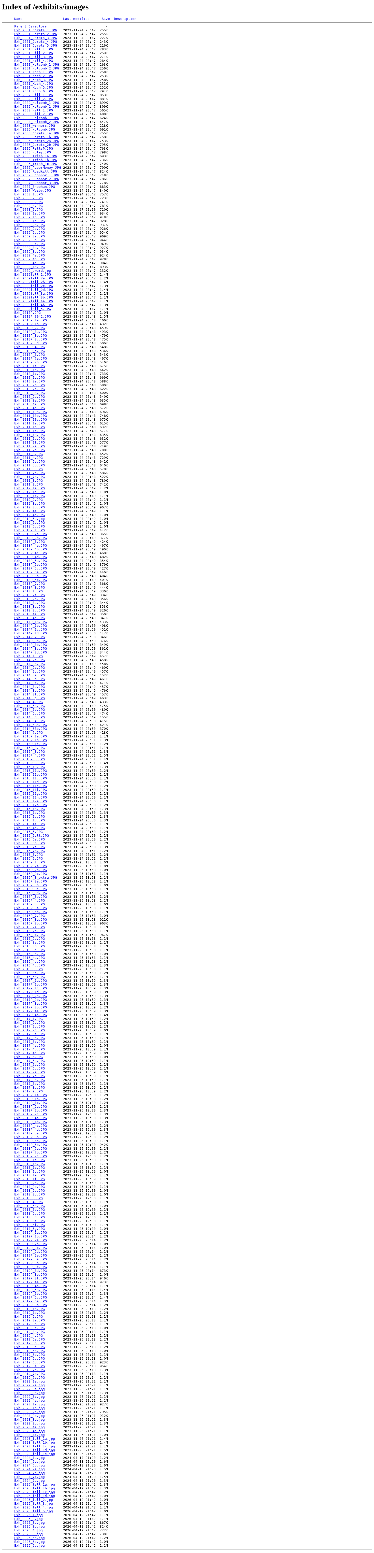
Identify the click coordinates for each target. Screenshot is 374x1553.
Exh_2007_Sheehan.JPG (34, 187)
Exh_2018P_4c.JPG (30, 1126)
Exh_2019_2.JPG (28, 1316)
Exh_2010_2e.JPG (29, 396)
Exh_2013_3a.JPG (29, 603)
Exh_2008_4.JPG (28, 206)
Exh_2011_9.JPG (28, 484)
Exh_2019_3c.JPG (29, 1328)
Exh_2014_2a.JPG (29, 660)
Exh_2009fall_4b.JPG (33, 305)
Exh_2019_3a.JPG (29, 1320)
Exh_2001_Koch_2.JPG (33, 76)
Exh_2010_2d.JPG (29, 393)
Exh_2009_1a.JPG (29, 213)
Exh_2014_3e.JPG (29, 690)
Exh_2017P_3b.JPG (30, 1007)
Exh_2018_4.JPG (28, 1202)
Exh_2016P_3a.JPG (30, 881)
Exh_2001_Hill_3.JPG (33, 57)
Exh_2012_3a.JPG (29, 503)
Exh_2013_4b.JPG (29, 618)
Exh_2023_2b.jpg (29, 1416)
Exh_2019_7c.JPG (29, 1377)
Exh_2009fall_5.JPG (32, 309)
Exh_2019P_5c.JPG (30, 1297)
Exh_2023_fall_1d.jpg (34, 1450)
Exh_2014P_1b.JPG (30, 626)
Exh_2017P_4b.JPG (30, 1015)
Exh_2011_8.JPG (28, 480)
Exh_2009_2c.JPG (29, 232)
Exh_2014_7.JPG (28, 732)
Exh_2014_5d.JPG (29, 717)
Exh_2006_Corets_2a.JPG (36, 141)
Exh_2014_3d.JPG (29, 687)
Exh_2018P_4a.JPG (30, 1118)
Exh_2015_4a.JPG (29, 824)
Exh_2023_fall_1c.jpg (34, 1446)
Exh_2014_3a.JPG (29, 675)
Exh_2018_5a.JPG (29, 1206)
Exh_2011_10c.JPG (30, 419)
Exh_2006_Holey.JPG (32, 152)
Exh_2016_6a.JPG (29, 973)
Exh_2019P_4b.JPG (30, 1286)
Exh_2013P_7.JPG (29, 584)
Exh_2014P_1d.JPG (30, 633)
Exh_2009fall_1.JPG (32, 274)
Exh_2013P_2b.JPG (30, 538)
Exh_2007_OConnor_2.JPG (36, 179)
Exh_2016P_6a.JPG (30, 908)
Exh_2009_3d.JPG (29, 248)
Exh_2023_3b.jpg (29, 1423)
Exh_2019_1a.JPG (29, 1309)
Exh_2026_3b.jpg (29, 1526)
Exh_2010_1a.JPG (29, 366)
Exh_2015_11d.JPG (30, 782)
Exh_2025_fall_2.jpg (33, 1500)
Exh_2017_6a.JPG (29, 1061)
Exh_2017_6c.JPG (29, 1068)
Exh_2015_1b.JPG (29, 813)
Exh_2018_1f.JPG (29, 1179)
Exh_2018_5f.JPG (29, 1225)
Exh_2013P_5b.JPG (30, 564)
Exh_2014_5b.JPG (29, 709)
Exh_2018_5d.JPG (29, 1217)
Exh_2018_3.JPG (28, 1198)
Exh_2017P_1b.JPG (30, 984)
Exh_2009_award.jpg (32, 271)
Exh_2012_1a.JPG (29, 488)
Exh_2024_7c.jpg (29, 1477)
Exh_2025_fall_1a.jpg (34, 1484)
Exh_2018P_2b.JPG (30, 1110)
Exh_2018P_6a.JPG (30, 1141)
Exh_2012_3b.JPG (29, 507)
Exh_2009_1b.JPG (29, 217)
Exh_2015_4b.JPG (29, 828)
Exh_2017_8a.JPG (29, 1080)
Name (18, 19)
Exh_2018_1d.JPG (29, 1171)
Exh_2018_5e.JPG (29, 1221)
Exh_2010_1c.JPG (29, 374)
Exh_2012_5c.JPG (29, 526)
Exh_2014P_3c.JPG (30, 648)
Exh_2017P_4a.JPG (30, 1011)
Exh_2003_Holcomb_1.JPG (36, 118)
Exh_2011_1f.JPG (29, 442)
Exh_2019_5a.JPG (29, 1339)
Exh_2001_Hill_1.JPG (33, 49)
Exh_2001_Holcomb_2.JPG (36, 68)
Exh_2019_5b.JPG (29, 1343)
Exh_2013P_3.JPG (29, 542)
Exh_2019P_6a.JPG (30, 1301)
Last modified (76, 19)
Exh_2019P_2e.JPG (30, 1255)
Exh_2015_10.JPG (29, 767)
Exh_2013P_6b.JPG (30, 576)
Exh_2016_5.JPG (28, 969)
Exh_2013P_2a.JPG (30, 534)
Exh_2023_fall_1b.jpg (34, 1442)
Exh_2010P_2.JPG (29, 328)
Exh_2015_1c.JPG (29, 816)
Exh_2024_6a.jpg (29, 1461)
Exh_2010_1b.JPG (29, 370)
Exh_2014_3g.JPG (29, 698)
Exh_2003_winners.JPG (34, 125)
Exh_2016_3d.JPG (29, 954)
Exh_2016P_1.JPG (29, 862)
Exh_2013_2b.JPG (29, 599)
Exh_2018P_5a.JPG (30, 1133)
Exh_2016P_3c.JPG (30, 889)
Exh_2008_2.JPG (28, 198)
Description (125, 19)
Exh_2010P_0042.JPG (32, 316)
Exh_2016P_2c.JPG (30, 874)
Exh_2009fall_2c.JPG (33, 286)
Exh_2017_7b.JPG (29, 1076)
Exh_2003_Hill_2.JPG (33, 114)
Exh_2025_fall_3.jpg (33, 1503)
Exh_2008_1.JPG (28, 194)
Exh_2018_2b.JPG (29, 1187)
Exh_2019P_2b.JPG (30, 1244)
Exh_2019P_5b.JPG (30, 1293)
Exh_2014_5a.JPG (29, 706)
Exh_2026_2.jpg (28, 1519)
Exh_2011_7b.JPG (29, 477)
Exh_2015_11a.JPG (30, 771)
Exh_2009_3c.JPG (29, 244)
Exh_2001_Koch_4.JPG (33, 84)
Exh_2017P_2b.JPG (30, 1000)
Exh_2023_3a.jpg (29, 1419)
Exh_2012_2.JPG (28, 500)
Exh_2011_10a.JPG (30, 412)
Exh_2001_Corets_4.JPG (35, 42)
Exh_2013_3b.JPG (29, 606)
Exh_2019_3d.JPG (29, 1332)
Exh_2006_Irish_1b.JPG (35, 160)
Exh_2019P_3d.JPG (30, 1271)
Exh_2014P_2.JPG (29, 637)
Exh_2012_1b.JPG (29, 492)
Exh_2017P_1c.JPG (30, 988)
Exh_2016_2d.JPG (29, 939)
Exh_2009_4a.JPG (29, 255)
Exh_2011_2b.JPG (29, 450)
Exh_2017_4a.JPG (29, 1045)
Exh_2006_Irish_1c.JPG (35, 164)
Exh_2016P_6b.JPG (30, 912)
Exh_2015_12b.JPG (30, 805)
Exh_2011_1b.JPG (29, 427)
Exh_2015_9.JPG (28, 858)
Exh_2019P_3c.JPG (30, 1267)
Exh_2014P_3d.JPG (30, 652)
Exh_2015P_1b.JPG (30, 740)
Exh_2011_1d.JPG (29, 435)
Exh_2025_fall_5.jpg (33, 1511)
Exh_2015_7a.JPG (29, 847)
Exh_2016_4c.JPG (29, 965)
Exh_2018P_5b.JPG (30, 1137)
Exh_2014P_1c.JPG (30, 629)
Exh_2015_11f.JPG (30, 790)
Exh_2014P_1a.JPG (30, 622)
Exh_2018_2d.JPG (29, 1194)
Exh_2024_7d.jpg (29, 1481)
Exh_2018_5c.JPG (29, 1213)
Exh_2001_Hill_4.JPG (33, 61)
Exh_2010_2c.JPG (29, 389)
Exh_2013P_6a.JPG (30, 572)
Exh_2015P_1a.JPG (30, 736)
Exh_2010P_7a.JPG (30, 358)
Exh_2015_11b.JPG (30, 774)
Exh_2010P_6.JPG (29, 355)
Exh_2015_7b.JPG (29, 851)
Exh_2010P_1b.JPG (30, 324)
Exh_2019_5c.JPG (29, 1347)
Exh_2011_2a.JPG (29, 446)
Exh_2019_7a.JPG (29, 1370)
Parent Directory (30, 26)
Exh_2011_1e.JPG (29, 438)
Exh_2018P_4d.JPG (30, 1129)
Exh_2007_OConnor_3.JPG (36, 183)
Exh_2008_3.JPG (28, 202)
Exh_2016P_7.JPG (29, 916)
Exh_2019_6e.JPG (29, 1366)
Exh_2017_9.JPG (28, 1091)
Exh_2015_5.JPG (28, 832)
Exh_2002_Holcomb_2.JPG (36, 106)
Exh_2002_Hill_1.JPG (33, 95)
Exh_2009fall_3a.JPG (33, 293)
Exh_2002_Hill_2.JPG (33, 99)
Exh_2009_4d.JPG (29, 267)
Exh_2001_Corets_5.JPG (35, 45)
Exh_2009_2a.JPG (29, 225)
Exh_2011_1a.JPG (29, 423)
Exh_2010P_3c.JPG (30, 339)
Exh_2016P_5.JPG (29, 904)
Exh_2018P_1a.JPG (30, 1095)
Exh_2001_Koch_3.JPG (33, 80)
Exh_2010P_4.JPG (29, 347)
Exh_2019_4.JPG (28, 1335)
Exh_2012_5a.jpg (29, 519)
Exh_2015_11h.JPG (30, 797)
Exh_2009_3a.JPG (29, 236)
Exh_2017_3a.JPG (29, 1034)
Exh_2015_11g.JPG (30, 793)
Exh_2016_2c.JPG (29, 935)
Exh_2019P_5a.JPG (30, 1290)
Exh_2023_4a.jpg (29, 1427)
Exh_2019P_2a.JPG (30, 1240)
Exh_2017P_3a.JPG (30, 1003)
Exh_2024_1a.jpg (29, 1458)
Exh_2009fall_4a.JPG (33, 301)
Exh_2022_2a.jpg (29, 1385)
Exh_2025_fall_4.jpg (33, 1507)
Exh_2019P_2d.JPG (30, 1251)
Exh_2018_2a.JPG (29, 1183)
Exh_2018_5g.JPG (29, 1229)
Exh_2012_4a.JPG (29, 511)
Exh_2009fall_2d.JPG (33, 290)
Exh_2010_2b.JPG (29, 385)
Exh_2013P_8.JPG (29, 587)
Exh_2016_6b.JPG (29, 977)
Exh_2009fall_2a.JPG (33, 278)
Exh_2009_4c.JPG (29, 263)
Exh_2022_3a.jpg (29, 1389)
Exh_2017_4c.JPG (29, 1053)
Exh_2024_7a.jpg (29, 1469)
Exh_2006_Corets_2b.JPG (36, 145)
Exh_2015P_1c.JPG (30, 744)
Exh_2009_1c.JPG (29, 221)
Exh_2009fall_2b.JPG (33, 282)
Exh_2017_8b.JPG (29, 1084)
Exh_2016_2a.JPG (29, 927)
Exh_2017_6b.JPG (29, 1064)
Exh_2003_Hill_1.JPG (33, 110)
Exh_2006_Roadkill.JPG (35, 171)
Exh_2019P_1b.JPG (30, 1236)
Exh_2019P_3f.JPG (30, 1278)
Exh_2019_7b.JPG (29, 1374)
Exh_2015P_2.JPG (29, 748)
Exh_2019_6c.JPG (29, 1358)
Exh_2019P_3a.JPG (30, 1259)
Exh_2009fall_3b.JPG (33, 297)
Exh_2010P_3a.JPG (30, 332)
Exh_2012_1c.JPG (29, 496)
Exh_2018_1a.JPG (29, 1160)
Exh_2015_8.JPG (28, 855)
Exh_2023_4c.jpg (29, 1435)
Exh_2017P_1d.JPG (30, 992)
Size (106, 19)
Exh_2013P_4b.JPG (30, 549)
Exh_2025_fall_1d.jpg (34, 1496)
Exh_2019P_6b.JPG (30, 1305)
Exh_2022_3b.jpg (29, 1393)
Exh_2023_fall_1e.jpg (34, 1454)
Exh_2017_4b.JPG (29, 1049)
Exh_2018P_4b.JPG (30, 1122)
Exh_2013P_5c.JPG (30, 568)
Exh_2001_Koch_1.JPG (33, 72)
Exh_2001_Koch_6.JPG (33, 91)
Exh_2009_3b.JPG (29, 240)
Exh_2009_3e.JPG (29, 251)
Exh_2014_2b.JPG (29, 664)
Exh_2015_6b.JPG (29, 843)
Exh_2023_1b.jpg (29, 1408)
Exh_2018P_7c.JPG (30, 1156)
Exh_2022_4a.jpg (29, 1400)
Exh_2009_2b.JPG (29, 229)
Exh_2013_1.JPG (28, 591)
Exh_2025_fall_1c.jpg (34, 1492)
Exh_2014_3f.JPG (29, 694)
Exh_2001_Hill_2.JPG (33, 53)
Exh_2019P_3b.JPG (30, 1263)
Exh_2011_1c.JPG (29, 431)
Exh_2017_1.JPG (28, 1019)
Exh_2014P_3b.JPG (30, 645)
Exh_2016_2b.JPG (29, 931)
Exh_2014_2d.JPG (29, 671)
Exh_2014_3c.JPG (29, 683)
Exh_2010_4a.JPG (29, 404)
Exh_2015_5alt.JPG (31, 835)
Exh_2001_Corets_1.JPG (35, 30)
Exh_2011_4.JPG (28, 458)
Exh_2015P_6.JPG (29, 763)
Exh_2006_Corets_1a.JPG (36, 133)
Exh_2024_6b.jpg (29, 1465)
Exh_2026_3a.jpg (29, 1522)
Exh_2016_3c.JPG (29, 950)
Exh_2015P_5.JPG (29, 759)
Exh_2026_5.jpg (28, 1534)
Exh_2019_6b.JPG (29, 1355)
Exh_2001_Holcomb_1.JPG (36, 64)
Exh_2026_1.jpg (28, 1515)
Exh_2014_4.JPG (28, 702)
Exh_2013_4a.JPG (29, 614)
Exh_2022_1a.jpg (29, 1381)
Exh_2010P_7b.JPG (30, 362)
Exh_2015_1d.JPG (29, 820)
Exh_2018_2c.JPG (29, 1190)
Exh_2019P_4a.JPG (30, 1282)
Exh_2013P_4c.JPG (30, 553)
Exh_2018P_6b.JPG (30, 1145)
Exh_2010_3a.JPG (29, 400)
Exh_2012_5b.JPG (29, 522)
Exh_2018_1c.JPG (29, 1168)
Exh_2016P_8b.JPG (30, 923)
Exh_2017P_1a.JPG (30, 980)
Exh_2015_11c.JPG (30, 778)
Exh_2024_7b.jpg (29, 1473)
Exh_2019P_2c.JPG (30, 1248)
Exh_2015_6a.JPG (29, 839)
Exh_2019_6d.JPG (29, 1362)
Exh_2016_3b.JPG (29, 946)
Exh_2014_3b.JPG (29, 679)
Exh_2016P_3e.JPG (30, 897)
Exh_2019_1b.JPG (29, 1313)
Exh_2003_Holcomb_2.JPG (36, 122)
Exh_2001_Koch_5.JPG (33, 87)
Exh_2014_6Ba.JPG (30, 725)
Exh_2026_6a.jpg (29, 1538)
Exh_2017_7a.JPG (29, 1072)
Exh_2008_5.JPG (28, 209)
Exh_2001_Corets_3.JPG (35, 38)
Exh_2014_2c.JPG (29, 667)
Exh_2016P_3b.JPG (30, 885)
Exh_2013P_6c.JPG (30, 580)
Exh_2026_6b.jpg (29, 1542)
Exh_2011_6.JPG (28, 469)
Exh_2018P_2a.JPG (30, 1106)
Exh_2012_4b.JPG (29, 515)
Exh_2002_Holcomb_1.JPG (36, 103)
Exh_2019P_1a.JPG (30, 1232)
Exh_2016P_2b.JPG (30, 870)
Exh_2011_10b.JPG (30, 416)
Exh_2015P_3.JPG (29, 751)
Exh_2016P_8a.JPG (30, 919)
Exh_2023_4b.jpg (29, 1431)
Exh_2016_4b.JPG (29, 961)
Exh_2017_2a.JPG (29, 1022)
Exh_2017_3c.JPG (29, 1042)
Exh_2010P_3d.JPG (30, 343)
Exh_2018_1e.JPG (29, 1175)
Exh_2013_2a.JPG (29, 595)
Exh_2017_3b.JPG (29, 1038)
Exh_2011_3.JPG (28, 454)
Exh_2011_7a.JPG (29, 473)
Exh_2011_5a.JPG (29, 461)
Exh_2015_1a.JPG (29, 809)
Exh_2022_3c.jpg (29, 1397)
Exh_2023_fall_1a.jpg (34, 1439)
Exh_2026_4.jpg (28, 1530)
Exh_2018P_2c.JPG (30, 1114)
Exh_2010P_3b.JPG (30, 335)
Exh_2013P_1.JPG (29, 530)
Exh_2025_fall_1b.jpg (34, 1488)
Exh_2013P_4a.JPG (30, 545)
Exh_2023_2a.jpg (29, 1412)
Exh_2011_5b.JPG (29, 465)
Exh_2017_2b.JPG (29, 1026)
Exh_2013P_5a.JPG (30, 561)
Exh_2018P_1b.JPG (30, 1099)
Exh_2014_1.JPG (28, 656)
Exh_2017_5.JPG (28, 1057)
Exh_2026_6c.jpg (29, 1545)
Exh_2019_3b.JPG (29, 1324)
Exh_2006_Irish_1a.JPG (35, 156)
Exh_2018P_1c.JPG (30, 1103)
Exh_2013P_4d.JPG (30, 557)
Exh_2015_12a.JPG (30, 801)
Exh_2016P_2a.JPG (30, 866)
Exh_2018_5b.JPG (29, 1210)
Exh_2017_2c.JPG (29, 1030)
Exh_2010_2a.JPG (29, 381)
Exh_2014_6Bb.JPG (30, 729)
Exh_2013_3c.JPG (29, 610)
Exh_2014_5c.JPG (29, 713)
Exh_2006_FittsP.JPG (33, 148)
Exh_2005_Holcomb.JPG (34, 129)
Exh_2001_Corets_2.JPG (35, 34)
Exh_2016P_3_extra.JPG (35, 877)
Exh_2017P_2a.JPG (30, 996)
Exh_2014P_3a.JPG (30, 641)
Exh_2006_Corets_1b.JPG (36, 137)
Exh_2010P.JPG (27, 313)
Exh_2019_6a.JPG (29, 1351)
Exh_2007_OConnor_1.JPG (36, 175)
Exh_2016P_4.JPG (29, 900)
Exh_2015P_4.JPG (29, 755)
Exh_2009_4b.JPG (29, 259)
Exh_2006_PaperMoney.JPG (37, 167)
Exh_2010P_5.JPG (29, 351)
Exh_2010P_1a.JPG (30, 320)
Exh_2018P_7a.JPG (30, 1148)
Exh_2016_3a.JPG (29, 942)
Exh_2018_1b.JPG (29, 1164)
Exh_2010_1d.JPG (29, 377)
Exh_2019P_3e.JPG (30, 1274)
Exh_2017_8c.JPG (29, 1087)
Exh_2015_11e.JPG (30, 786)
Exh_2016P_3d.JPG (30, 893)
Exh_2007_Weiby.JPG (32, 190)
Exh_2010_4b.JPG (29, 408)
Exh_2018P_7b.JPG (30, 1152)
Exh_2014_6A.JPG (29, 721)
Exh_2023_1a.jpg (29, 1404)
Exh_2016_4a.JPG (29, 958)
